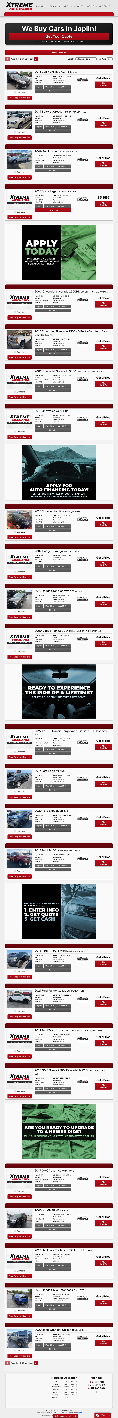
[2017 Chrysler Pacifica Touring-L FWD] (19, 519)
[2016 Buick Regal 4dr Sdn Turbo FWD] (19, 199)
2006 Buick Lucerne (56, 151)
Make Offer (49, 87)
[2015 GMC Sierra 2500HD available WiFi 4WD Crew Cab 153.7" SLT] (19, 1078)
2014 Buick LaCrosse (61, 111)
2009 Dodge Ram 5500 (68, 630)
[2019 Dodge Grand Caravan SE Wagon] (19, 599)
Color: (37, 80)
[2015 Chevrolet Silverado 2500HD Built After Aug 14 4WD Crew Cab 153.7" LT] (19, 339)
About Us (53, 1410)
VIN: (54, 76)
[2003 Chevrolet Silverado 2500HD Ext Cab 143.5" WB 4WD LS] (19, 300)
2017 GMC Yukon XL (55, 1170)
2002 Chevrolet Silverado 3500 (69, 371)
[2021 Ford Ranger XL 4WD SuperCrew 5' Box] (19, 999)
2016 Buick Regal (56, 191)
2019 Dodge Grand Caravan (58, 591)
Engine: (55, 78)
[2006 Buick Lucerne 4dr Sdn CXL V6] (19, 159)
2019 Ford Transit (69, 1030)
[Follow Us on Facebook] (96, 1392)
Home (48, 1410)
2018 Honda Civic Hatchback (59, 1290)
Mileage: (56, 82)
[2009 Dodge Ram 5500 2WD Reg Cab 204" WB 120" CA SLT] (19, 639)
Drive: (37, 82)
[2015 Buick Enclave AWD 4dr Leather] (19, 80)
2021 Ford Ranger (59, 990)
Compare (21, 92)
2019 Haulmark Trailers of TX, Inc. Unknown (63, 1250)
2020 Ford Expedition (53, 810)
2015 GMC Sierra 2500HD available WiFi (72, 1072)
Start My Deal (53, 210)
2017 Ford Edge (50, 771)
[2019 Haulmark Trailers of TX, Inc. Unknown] (19, 1258)
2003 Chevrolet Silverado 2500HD (71, 291)
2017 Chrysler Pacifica (57, 511)
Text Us (103, 85)
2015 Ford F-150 (58, 850)
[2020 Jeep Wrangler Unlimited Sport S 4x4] (19, 1338)
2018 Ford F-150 (60, 950)
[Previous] (7, 59)
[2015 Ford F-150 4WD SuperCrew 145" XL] (19, 859)
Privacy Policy (68, 1410)
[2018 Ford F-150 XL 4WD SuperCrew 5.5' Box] (19, 959)
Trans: (55, 80)
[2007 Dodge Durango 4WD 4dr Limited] (19, 559)
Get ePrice (103, 78)
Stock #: (37, 76)
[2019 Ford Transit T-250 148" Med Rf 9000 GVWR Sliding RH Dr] (19, 1038)
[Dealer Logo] (19, 6)
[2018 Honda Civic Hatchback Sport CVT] (19, 1298)
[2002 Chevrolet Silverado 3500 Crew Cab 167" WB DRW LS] (19, 379)
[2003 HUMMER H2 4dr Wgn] (19, 1218)
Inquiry (39, 87)
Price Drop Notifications (19, 98)
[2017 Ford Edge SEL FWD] (19, 779)
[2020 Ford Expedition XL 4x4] (19, 819)
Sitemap (62, 1412)
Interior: (37, 78)
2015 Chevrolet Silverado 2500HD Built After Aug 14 (72, 333)
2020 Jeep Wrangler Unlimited (61, 1329)
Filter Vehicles (60, 52)
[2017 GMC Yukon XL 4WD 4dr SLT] (19, 1179)
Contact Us (60, 1410)
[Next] (36, 59)
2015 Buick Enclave (56, 71)
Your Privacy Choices (72, 1412)
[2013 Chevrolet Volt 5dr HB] (19, 419)
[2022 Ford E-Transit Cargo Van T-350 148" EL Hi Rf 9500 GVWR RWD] (19, 739)
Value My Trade (63, 87)
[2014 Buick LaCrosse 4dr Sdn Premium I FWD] (19, 120)
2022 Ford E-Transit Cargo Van (71, 732)
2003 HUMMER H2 (52, 1210)
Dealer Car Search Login (43, 1412)
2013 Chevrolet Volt (51, 411)
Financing (53, 91)
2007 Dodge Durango (57, 551)
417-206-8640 (98, 1388)
